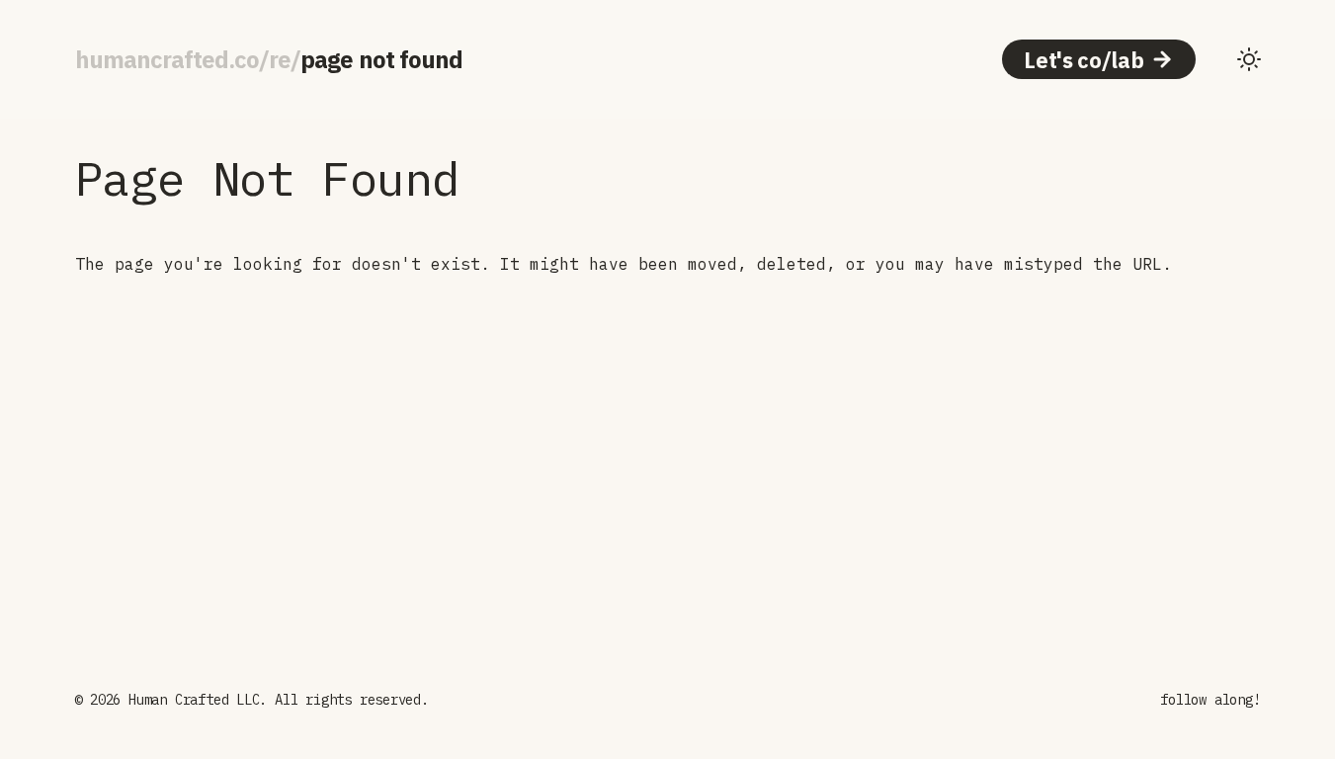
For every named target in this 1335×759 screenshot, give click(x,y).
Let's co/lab (1083, 59)
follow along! (1210, 700)
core (262, 59)
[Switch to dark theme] (1249, 59)
